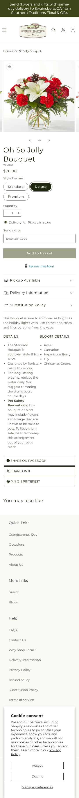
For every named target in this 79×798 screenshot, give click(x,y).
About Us (16, 565)
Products (16, 554)
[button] (53, 30)
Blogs (13, 602)
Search (14, 592)
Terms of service (21, 700)
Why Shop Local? (22, 650)
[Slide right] (49, 140)
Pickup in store (39, 222)
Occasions (17, 544)
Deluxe (41, 187)
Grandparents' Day (23, 535)
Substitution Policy (23, 690)
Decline (37, 776)
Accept (37, 766)
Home (7, 51)
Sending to (18, 230)
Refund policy (19, 680)
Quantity (10, 206)
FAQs (13, 630)
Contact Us (17, 640)
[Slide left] (30, 140)
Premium (16, 197)
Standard (16, 187)
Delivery (15, 222)
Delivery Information (25, 660)
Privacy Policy (20, 670)
